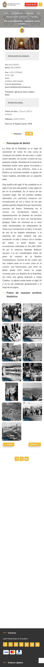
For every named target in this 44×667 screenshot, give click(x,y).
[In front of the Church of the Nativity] (32, 332)
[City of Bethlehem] (11, 431)
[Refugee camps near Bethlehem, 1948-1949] (32, 392)
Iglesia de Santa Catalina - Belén (20, 93)
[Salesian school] (11, 372)
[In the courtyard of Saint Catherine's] (11, 332)
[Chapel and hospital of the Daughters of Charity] (11, 392)
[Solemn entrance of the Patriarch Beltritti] (11, 312)
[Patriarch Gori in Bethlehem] (32, 312)
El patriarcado (17, 13)
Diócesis (30, 13)
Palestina (34, 17)
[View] (11, 411)
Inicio (7, 13)
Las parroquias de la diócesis (22, 15)
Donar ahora (31, 4)
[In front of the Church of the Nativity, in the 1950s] (32, 411)
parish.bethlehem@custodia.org (17, 87)
